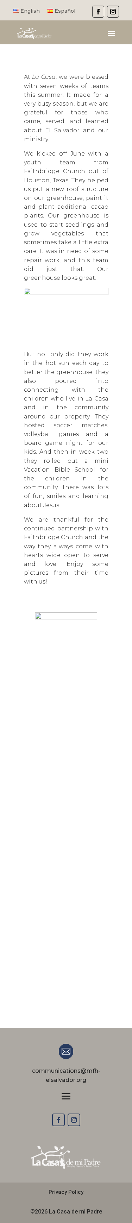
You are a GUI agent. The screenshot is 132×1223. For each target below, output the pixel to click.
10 (79, 662)
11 (85, 662)
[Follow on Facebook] (58, 1120)
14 (103, 662)
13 (97, 662)
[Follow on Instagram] (74, 1120)
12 (91, 662)
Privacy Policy (66, 1192)
